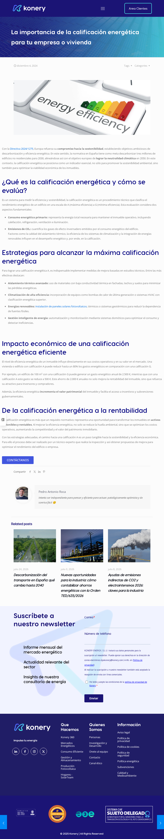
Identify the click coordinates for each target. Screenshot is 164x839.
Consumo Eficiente (72, 751)
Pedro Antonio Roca (52, 492)
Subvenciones (125, 767)
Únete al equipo (98, 751)
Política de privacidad (123, 739)
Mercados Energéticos (68, 744)
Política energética (128, 761)
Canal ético (95, 763)
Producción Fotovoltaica (68, 767)
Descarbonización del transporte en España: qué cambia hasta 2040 (34, 580)
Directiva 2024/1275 (21, 148)
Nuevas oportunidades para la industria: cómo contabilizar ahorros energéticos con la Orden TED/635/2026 (80, 585)
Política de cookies (128, 747)
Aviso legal (123, 732)
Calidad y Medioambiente (126, 774)
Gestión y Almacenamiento (71, 759)
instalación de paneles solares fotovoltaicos (61, 306)
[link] (57, 814)
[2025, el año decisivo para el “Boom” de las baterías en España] (3, 823)
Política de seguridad (123, 754)
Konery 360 (67, 737)
